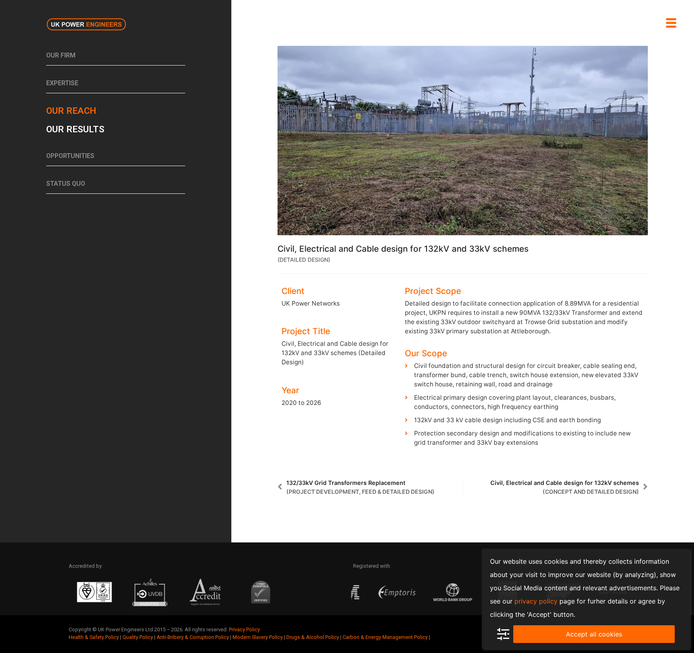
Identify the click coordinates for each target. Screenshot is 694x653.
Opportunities (70, 156)
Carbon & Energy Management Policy (385, 637)
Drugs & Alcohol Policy (312, 637)
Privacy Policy (244, 629)
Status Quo (65, 183)
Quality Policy (137, 637)
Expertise (62, 83)
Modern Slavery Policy (258, 637)
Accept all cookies (594, 634)
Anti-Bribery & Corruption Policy (193, 637)
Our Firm (61, 55)
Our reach (71, 110)
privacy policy (535, 601)
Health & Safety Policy (94, 637)
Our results (75, 129)
